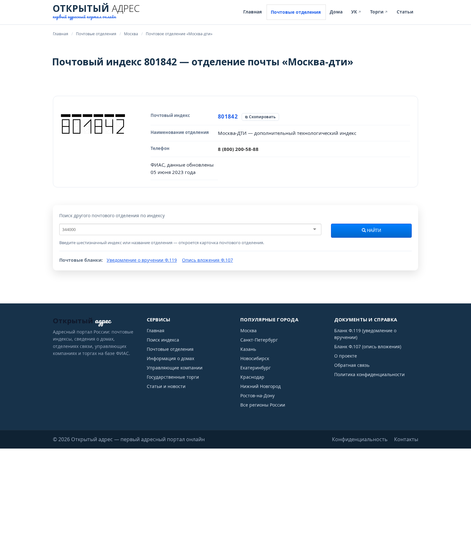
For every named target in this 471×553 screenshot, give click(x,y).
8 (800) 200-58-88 (238, 149)
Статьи (405, 12)
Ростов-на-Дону (257, 395)
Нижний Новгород (260, 386)
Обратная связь (351, 365)
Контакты (406, 439)
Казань (248, 349)
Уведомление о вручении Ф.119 (142, 260)
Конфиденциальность (360, 439)
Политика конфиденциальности (369, 374)
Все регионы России (262, 405)
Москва (248, 330)
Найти (373, 230)
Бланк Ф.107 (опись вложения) (367, 346)
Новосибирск (254, 358)
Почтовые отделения (296, 12)
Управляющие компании (174, 368)
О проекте (345, 356)
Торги (379, 12)
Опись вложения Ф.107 (207, 260)
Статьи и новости (166, 386)
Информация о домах (170, 358)
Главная (252, 12)
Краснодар (252, 377)
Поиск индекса (163, 340)
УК (356, 12)
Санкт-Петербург (259, 340)
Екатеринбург (255, 368)
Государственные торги (173, 377)
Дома (336, 12)
